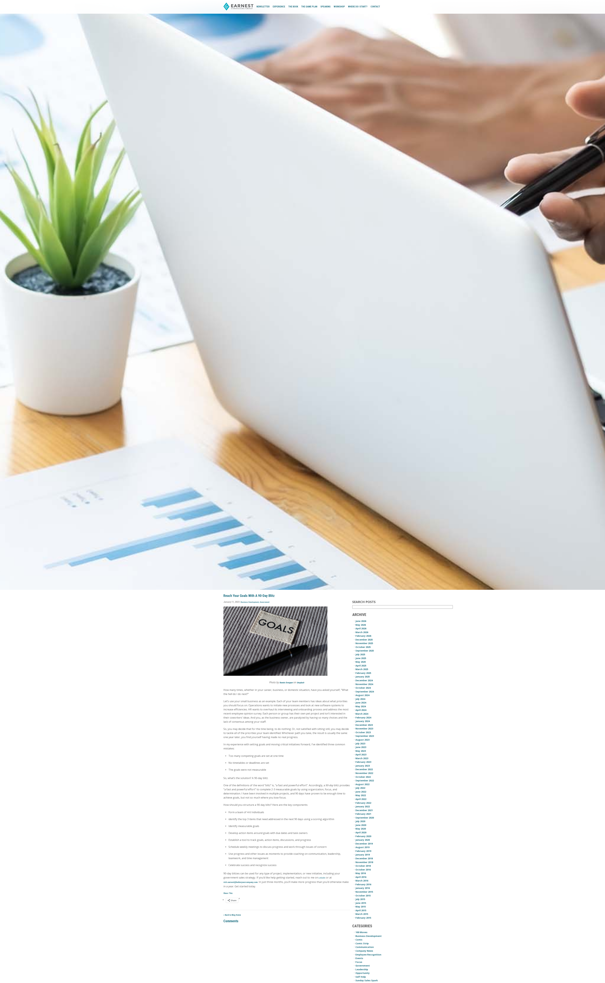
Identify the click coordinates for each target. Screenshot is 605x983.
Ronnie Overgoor (286, 682)
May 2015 (360, 906)
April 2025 (360, 665)
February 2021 (363, 813)
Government (264, 602)
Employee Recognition (368, 954)
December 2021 (364, 810)
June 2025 (360, 658)
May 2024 (360, 706)
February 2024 (363, 717)
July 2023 (360, 743)
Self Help (360, 976)
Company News (364, 950)
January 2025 (362, 676)
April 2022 (360, 799)
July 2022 (360, 787)
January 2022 (362, 806)
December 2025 (364, 639)
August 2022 (362, 784)
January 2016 (362, 888)
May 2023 (360, 750)
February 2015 (363, 917)
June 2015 (360, 902)
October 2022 (363, 776)
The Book (293, 7)
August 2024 (362, 695)
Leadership (361, 969)
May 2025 (360, 661)
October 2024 (363, 687)
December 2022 (364, 769)
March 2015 (361, 913)
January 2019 (362, 854)
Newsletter (263, 7)
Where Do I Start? (357, 7)
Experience (279, 7)
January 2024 (362, 721)
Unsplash (300, 682)
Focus (358, 961)
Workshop (339, 7)
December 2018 (364, 858)
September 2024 (364, 691)
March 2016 (361, 880)
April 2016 (360, 876)
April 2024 (360, 709)
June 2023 (360, 747)
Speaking (325, 7)
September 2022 (364, 780)
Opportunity (362, 973)
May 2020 (360, 828)
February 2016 (363, 884)
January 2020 (362, 839)
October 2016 (363, 869)
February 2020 (363, 836)
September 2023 (364, 735)
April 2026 (360, 628)
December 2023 (364, 724)
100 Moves (361, 932)
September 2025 (364, 650)
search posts (364, 602)
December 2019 (364, 843)
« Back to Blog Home (232, 915)
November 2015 (364, 891)
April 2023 (360, 754)
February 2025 (363, 672)
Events (359, 958)
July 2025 (360, 654)
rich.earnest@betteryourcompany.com (240, 882)
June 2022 (360, 791)
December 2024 (364, 680)
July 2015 (360, 899)
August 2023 (362, 739)
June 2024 (360, 702)
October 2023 (363, 732)
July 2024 (360, 698)
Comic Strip (362, 943)
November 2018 (364, 862)
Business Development (250, 602)
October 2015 (363, 895)
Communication (364, 947)
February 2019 (363, 851)
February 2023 (363, 761)
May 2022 (360, 795)
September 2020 (364, 817)
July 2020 (360, 821)
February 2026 (363, 635)
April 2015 (360, 910)
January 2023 (362, 765)
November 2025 (364, 643)
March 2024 (361, 713)
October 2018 (363, 865)
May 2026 (360, 624)
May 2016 (360, 873)
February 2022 (363, 802)
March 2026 (361, 632)
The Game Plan (309, 7)
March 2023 (361, 758)
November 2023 (364, 728)
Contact (375, 7)
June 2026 (360, 621)
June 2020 (360, 825)
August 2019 (362, 847)
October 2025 (363, 647)
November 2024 (364, 684)
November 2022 (364, 773)
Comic (359, 939)
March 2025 (361, 669)
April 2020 (360, 832)
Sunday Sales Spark (366, 980)
